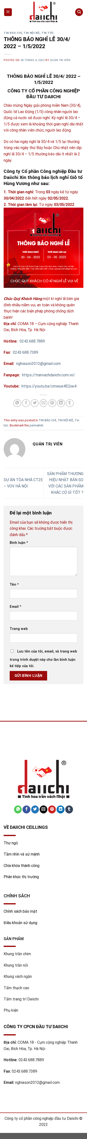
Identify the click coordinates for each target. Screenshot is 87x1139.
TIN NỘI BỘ (31, 33)
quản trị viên (60, 60)
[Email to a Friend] (44, 403)
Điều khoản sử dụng (20, 922)
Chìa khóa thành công (21, 865)
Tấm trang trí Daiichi (21, 999)
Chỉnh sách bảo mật (20, 911)
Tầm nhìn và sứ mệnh (22, 854)
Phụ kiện (11, 1010)
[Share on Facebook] (26, 403)
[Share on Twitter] (35, 403)
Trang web (19, 629)
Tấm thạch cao (16, 988)
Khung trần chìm (17, 954)
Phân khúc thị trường (21, 876)
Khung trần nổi (16, 965)
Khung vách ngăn (18, 976)
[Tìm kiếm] (79, 12)
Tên (14, 585)
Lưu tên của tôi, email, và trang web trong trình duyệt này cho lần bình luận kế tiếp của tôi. (43, 658)
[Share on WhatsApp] (17, 403)
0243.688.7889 (31, 1060)
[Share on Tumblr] (70, 403)
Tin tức (47, 33)
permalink (36, 425)
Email (15, 607)
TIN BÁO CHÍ (13, 33)
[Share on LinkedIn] (61, 403)
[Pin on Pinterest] (52, 403)
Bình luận (19, 543)
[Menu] (8, 12)
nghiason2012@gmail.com (37, 1082)
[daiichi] (43, 12)
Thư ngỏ (11, 843)
